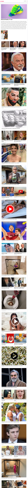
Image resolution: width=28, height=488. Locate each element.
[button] (14, 11)
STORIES (2, 1)
